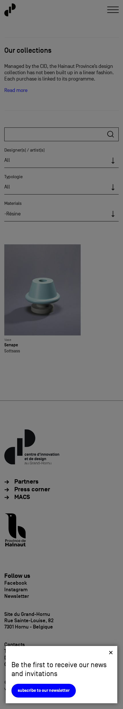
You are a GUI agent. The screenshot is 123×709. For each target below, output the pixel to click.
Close (111, 652)
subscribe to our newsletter (44, 690)
